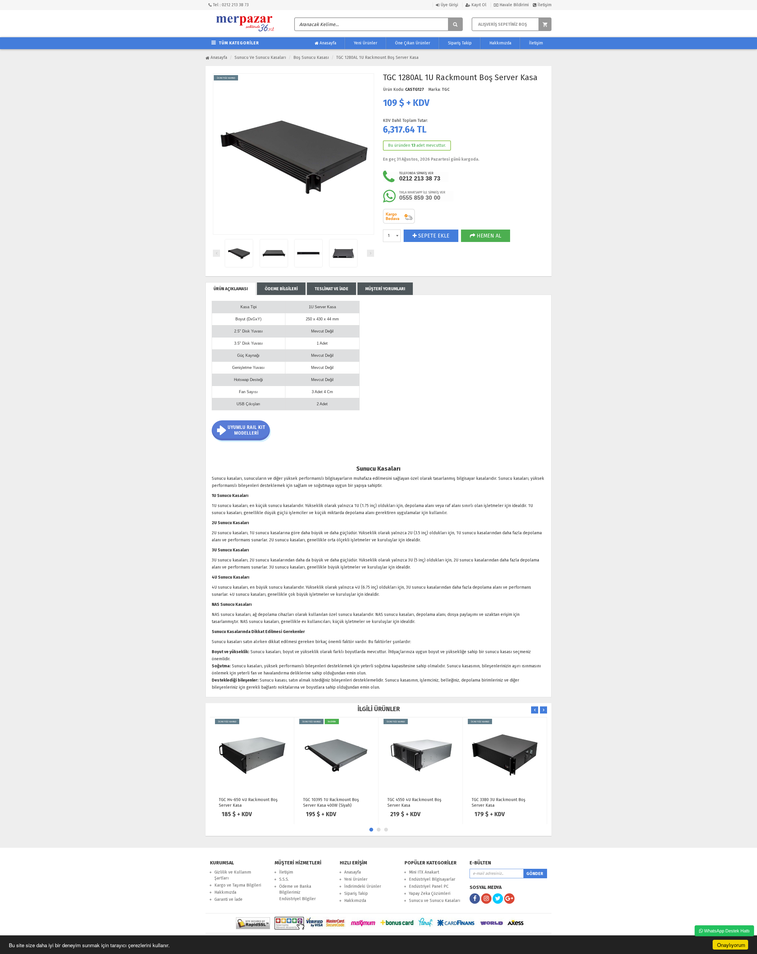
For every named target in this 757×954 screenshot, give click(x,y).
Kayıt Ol (478, 4)
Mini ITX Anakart (424, 872)
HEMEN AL (488, 236)
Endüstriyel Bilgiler (297, 898)
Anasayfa (327, 43)
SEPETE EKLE (433, 236)
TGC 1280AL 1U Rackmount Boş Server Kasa (377, 57)
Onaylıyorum (731, 944)
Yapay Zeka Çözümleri (429, 893)
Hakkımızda (500, 43)
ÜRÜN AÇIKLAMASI (230, 288)
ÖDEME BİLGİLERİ (281, 288)
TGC (445, 89)
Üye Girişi (448, 4)
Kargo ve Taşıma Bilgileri (237, 885)
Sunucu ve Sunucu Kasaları (260, 57)
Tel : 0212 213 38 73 (230, 4)
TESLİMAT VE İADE (331, 288)
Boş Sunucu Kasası (311, 57)
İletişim (543, 4)
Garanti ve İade (228, 899)
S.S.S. (284, 879)
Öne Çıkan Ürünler (412, 43)
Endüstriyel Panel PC (429, 886)
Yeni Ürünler (365, 43)
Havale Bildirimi (513, 4)
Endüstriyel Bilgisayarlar (432, 879)
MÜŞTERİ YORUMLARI (385, 288)
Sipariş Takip (460, 43)
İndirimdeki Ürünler (362, 886)
